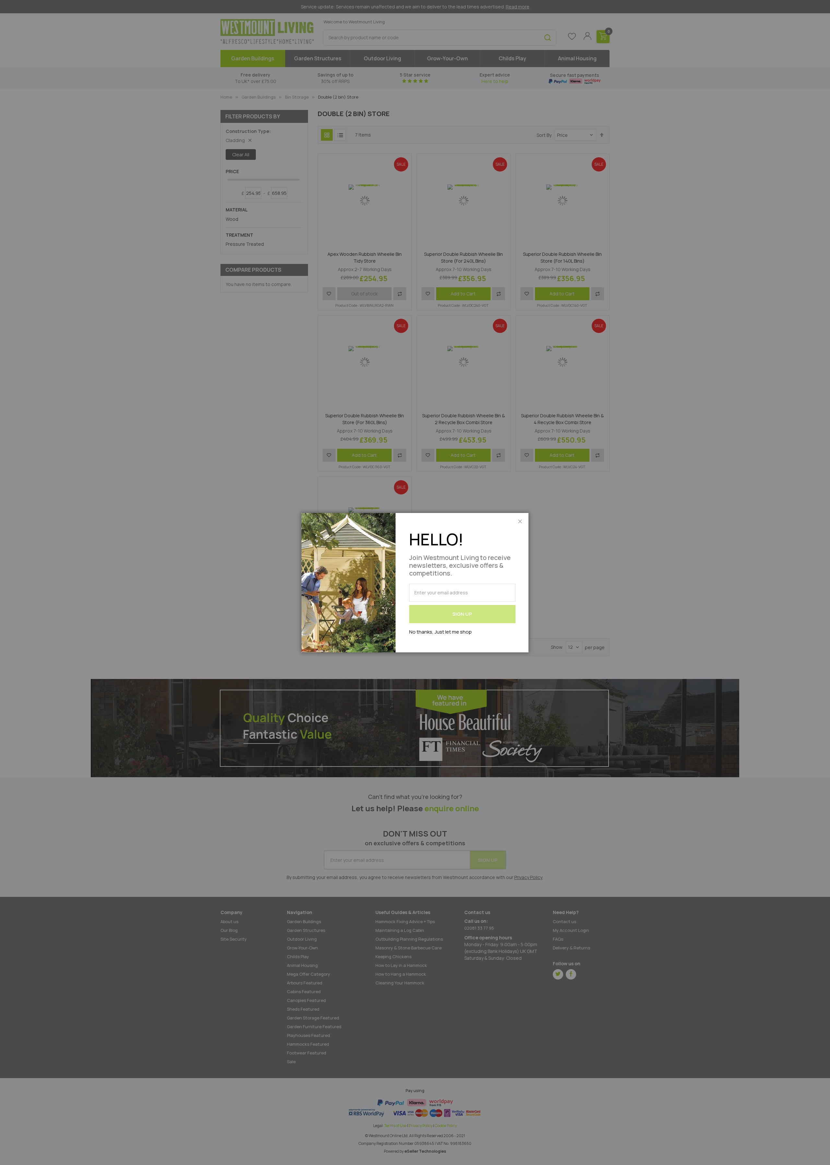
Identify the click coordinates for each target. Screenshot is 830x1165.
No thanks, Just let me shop (440, 631)
